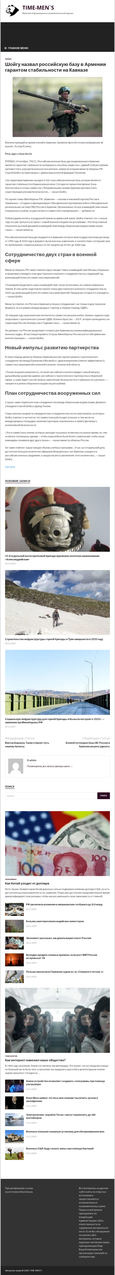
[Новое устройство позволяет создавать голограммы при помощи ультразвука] (14, 1091)
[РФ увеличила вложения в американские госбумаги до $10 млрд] (14, 914)
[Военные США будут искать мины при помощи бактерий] (14, 1159)
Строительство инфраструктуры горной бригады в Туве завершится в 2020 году (54, 639)
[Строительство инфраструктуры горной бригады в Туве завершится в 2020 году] (57, 635)
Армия (8, 59)
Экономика (10, 879)
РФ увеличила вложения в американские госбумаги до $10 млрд (64, 904)
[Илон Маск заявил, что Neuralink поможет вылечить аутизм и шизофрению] (14, 1108)
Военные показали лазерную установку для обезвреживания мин (65, 1131)
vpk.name (10, 466)
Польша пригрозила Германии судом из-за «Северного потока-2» (65, 971)
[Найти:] (57, 795)
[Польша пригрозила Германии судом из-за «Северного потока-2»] (14, 982)
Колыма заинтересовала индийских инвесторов (55, 921)
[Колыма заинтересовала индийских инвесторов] (14, 931)
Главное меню (18, 48)
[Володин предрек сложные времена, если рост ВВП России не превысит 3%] (14, 965)
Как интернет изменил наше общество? (35, 1060)
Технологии (11, 1056)
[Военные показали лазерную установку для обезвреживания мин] (14, 1142)
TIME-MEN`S (38, 7)
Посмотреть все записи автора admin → (50, 766)
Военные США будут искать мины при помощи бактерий (60, 1148)
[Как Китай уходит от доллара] (57, 876)
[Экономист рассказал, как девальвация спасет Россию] (14, 948)
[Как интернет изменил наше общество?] (57, 1053)
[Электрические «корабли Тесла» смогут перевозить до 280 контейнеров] (14, 1125)
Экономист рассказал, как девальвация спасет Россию (58, 938)
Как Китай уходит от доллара (27, 883)
